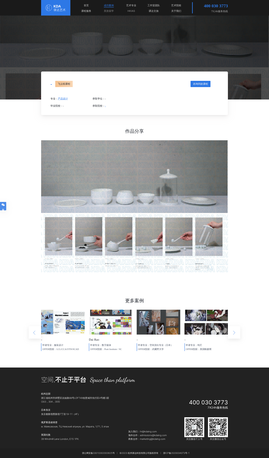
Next (234, 332)
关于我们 (176, 10)
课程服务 (86, 10)
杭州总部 (45, 394)
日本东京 (45, 410)
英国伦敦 (45, 435)
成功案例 (109, 5)
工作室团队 (153, 5)
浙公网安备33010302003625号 (98, 453)
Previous (35, 332)
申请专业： (48, 345)
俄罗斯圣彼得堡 (49, 422)
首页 (86, 5)
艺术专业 (131, 5)
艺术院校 (176, 5)
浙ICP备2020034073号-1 (176, 453)
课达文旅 (154, 10)
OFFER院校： (49, 349)
